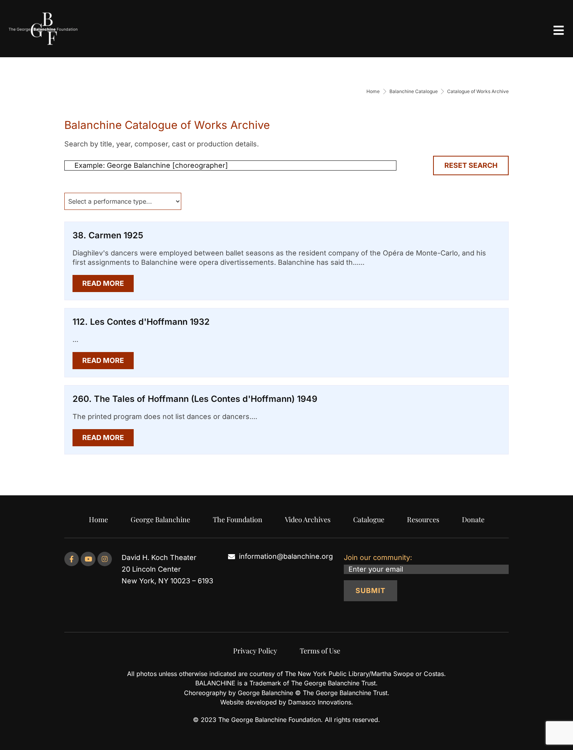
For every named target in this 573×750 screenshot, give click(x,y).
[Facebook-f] (71, 559)
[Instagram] (104, 559)
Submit (370, 590)
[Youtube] (88, 559)
